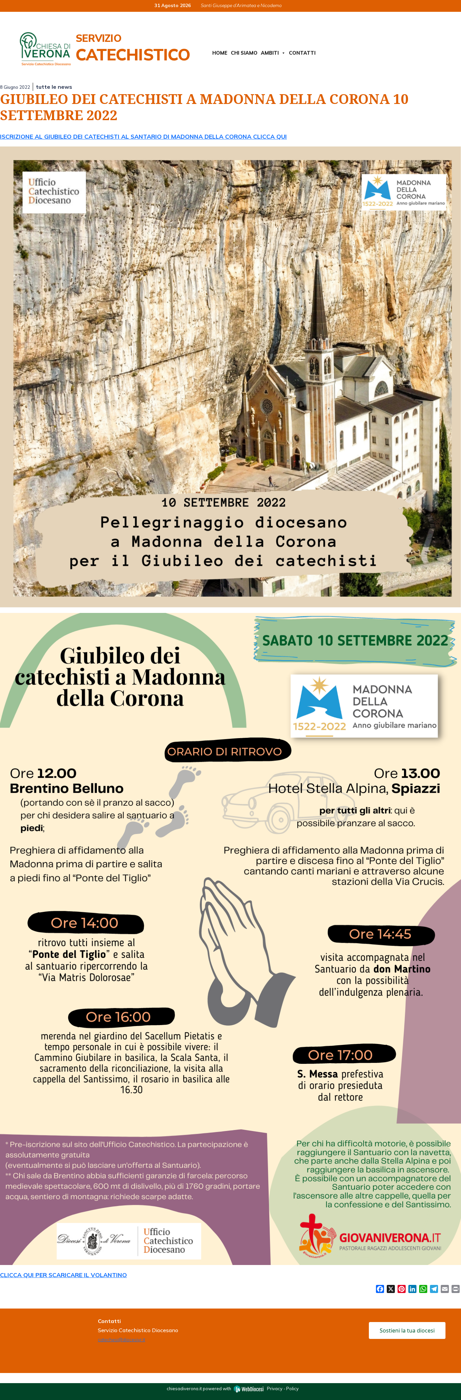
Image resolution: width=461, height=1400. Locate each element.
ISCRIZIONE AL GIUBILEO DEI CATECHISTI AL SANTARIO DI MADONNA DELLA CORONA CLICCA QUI (143, 136)
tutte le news (54, 86)
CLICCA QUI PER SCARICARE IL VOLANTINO (63, 1274)
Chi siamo (244, 53)
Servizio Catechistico (133, 47)
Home (219, 53)
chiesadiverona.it (184, 1388)
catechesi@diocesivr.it (121, 1339)
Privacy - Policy (283, 1388)
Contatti (302, 53)
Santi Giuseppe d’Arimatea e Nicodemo (241, 5)
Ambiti (270, 53)
